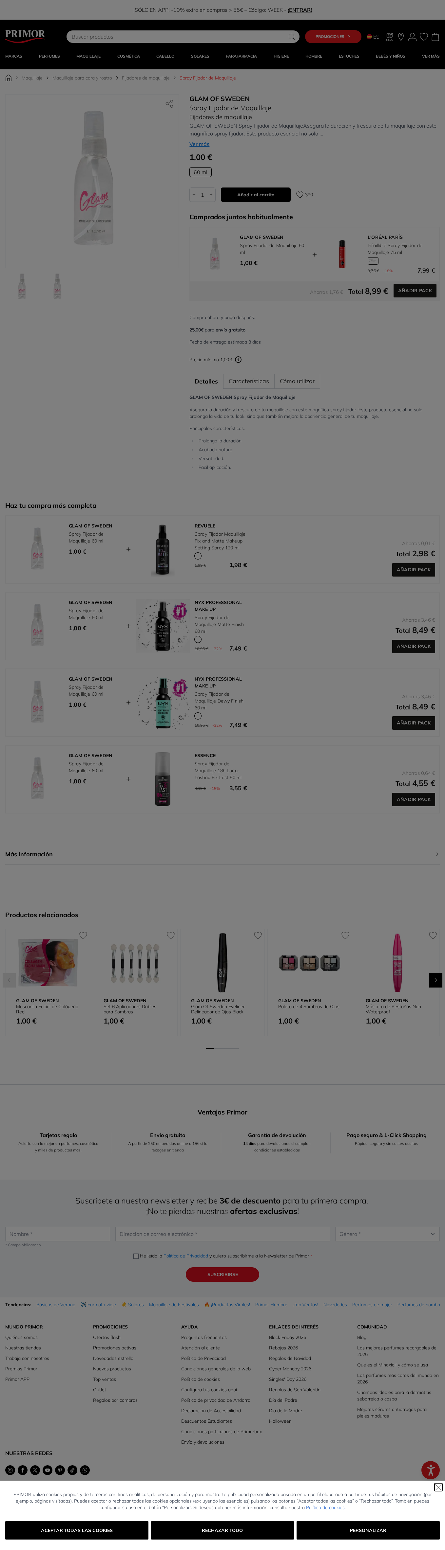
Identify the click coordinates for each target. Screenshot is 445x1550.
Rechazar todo (222, 1530)
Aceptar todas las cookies (77, 1530)
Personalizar (368, 1530)
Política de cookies (325, 1507)
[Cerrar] (438, 1487)
